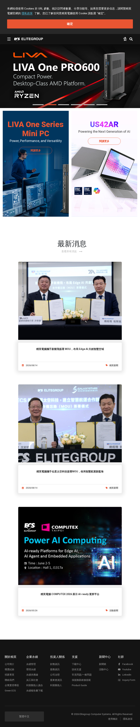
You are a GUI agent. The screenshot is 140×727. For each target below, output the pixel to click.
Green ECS (10, 690)
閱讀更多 (36, 150)
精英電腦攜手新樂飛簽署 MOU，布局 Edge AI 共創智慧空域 (70, 349)
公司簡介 (9, 664)
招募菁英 (9, 674)
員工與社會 (32, 680)
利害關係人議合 (34, 685)
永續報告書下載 (34, 690)
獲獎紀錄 (9, 669)
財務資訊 (55, 664)
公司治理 (55, 674)
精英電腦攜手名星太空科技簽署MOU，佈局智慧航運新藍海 (70, 471)
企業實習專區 (12, 685)
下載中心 (76, 664)
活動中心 (103, 669)
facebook (127, 664)
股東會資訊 (56, 680)
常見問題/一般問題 (82, 674)
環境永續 (31, 669)
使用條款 (113, 719)
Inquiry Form (128, 680)
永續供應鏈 (32, 674)
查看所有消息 (72, 252)
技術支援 (76, 669)
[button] (38, 104)
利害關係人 (56, 685)
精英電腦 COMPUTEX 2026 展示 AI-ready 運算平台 (70, 594)
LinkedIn (126, 674)
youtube (126, 669)
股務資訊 (55, 669)
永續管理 (31, 664)
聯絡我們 (9, 680)
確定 (70, 24)
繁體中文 (24, 716)
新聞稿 (102, 664)
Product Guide (79, 685)
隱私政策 (27, 13)
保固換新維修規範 (81, 680)
